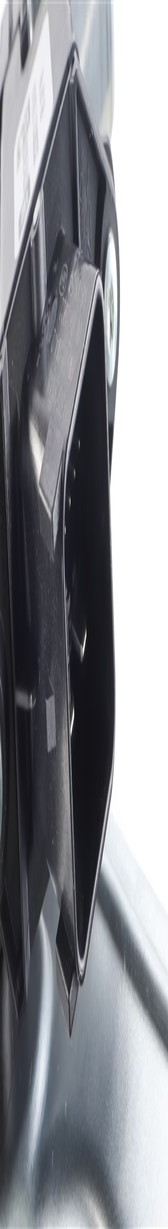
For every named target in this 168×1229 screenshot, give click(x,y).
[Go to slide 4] (7, 535)
